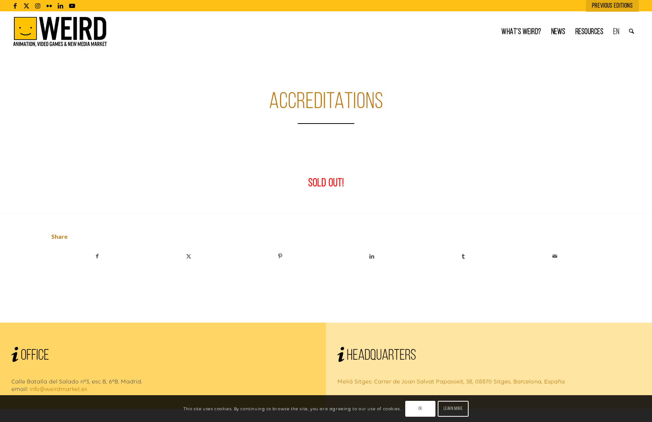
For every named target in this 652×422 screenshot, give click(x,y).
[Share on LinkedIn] (372, 256)
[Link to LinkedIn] (60, 5)
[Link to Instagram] (37, 5)
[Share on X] (189, 256)
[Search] (631, 32)
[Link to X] (26, 5)
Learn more (453, 409)
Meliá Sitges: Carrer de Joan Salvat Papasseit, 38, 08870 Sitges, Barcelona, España (451, 381)
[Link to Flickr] (49, 5)
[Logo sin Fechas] (60, 32)
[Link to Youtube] (72, 5)
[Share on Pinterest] (280, 256)
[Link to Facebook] (15, 5)
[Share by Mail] (555, 256)
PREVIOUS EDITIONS (612, 6)
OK (420, 409)
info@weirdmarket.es (58, 389)
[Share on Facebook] (97, 256)
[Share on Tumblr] (463, 256)
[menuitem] (610, 6)
